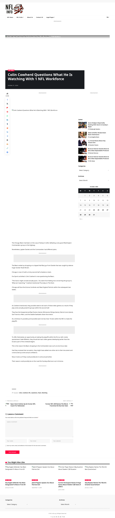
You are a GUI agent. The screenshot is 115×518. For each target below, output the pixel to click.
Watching (44, 393)
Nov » (81, 219)
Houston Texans (93, 145)
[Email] (7, 144)
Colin (20, 393)
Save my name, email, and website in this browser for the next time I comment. (26, 445)
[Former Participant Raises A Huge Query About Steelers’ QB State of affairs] (70, 473)
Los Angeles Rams (94, 137)
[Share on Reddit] (7, 128)
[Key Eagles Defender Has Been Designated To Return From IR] (17, 473)
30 (89, 215)
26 (103, 210)
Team (39, 393)
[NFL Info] (14, 9)
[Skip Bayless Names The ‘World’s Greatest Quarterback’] (97, 473)
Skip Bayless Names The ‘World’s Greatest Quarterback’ (95, 484)
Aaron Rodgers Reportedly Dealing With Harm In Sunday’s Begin (98, 124)
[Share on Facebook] (7, 100)
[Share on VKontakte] (7, 132)
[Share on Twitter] (7, 104)
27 (107, 210)
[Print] (7, 152)
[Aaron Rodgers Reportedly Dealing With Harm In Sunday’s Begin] (82, 125)
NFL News (11, 70)
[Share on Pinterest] (7, 112)
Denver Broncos (93, 153)
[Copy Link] (7, 148)
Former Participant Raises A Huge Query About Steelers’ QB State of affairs (69, 485)
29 (85, 215)
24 (94, 210)
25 (98, 210)
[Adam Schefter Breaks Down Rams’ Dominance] (82, 135)
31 (94, 215)
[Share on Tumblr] (7, 124)
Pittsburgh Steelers (94, 129)
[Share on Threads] (7, 140)
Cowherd (25, 393)
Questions (34, 393)
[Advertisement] (32, 28)
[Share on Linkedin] (7, 120)
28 (80, 215)
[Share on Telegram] (7, 136)
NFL (29, 393)
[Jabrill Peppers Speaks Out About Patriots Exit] (44, 473)
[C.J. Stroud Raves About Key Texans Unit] (82, 143)
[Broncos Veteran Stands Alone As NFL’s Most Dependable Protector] (82, 151)
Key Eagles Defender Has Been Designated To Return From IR (15, 484)
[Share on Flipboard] (7, 108)
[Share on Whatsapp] (7, 116)
